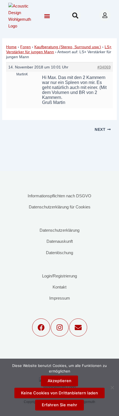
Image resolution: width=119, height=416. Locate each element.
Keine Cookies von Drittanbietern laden (59, 393)
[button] (46, 16)
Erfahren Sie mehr (59, 404)
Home (11, 47)
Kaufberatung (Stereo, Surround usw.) (67, 47)
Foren (25, 47)
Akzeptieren (59, 380)
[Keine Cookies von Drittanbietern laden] (112, 387)
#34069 (104, 67)
